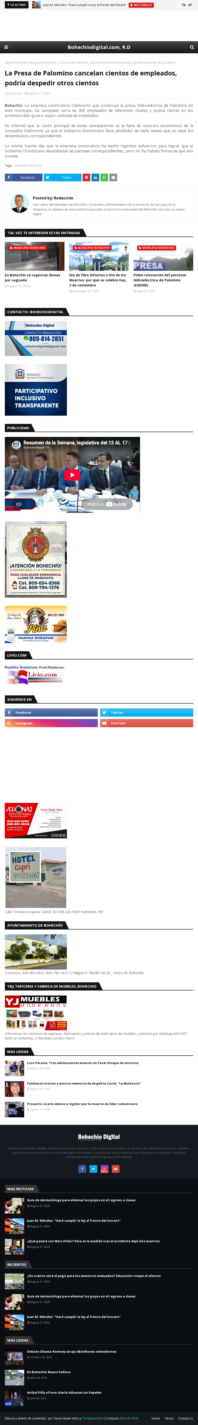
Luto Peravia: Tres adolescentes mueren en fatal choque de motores (83, 1063)
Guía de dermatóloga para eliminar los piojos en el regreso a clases (81, 1200)
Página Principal (16, 63)
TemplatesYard (92, 1418)
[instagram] (51, 723)
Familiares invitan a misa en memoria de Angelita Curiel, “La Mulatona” (84, 1083)
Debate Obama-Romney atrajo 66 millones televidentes (71, 1351)
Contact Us (185, 1418)
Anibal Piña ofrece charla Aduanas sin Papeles (64, 1392)
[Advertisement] (99, 25)
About (169, 1418)
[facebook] (51, 712)
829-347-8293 (129, 1418)
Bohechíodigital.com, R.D (99, 47)
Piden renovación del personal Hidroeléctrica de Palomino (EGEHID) (160, 280)
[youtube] (146, 723)
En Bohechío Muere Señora (49, 1372)
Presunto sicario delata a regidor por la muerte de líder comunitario (82, 1104)
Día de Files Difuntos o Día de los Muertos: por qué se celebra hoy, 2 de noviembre (98, 280)
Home (156, 1418)
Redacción (15, 93)
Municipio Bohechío (42, 63)
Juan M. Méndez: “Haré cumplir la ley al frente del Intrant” (84, 5)
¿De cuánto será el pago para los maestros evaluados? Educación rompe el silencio (94, 1276)
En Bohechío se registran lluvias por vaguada (32, 277)
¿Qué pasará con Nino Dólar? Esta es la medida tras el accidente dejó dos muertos (93, 1241)
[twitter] (146, 712)
